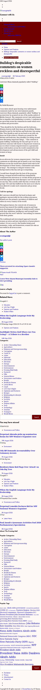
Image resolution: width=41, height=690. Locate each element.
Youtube (4, 44)
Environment (8, 368)
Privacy (6, 675)
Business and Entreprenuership (15, 349)
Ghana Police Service (24, 617)
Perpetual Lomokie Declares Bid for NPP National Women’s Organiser (18, 507)
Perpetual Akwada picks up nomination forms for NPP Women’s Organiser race (18, 435)
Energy (6, 364)
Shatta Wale (28, 660)
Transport (7, 412)
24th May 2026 (7, 338)
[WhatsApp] (20, 85)
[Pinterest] (20, 92)
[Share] (20, 101)
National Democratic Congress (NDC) (15, 636)
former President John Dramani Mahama (16, 614)
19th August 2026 (7, 441)
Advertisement (8, 677)
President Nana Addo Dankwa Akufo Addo (20, 655)
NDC (34, 636)
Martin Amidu (4, 628)
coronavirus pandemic (32, 608)
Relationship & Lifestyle (12, 395)
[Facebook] (20, 89)
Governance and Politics (16, 27)
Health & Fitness (10, 382)
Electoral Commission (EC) (26, 612)
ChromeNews (26, 689)
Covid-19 (7, 353)
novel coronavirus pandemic (21, 645)
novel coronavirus (5, 645)
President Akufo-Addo (10, 650)
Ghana (15, 617)
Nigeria (31, 642)
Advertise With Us (14, 35)
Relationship (9, 660)
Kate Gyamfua (6, 626)
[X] (20, 95)
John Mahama (33, 623)
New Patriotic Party (9, 639)
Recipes (6, 393)
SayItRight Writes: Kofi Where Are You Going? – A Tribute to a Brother (17, 333)
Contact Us (7, 679)
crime (6, 355)
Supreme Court (4, 662)
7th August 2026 (7, 457)
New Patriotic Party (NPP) (14, 641)
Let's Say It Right (9, 307)
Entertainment (9, 29)
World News (8, 31)
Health (6, 380)
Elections (7, 362)
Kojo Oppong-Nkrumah (32, 626)
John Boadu (4, 623)
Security (7, 399)
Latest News (8, 385)
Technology (8, 408)
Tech (5, 405)
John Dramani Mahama (17, 623)
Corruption (8, 351)
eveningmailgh (6, 76)
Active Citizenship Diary (12, 345)
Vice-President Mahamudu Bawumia (16, 664)
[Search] (0, 39)
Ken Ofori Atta (18, 626)
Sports (6, 401)
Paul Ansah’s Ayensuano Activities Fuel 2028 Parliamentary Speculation (20, 523)
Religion (7, 397)
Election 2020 (35, 610)
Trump (11, 662)
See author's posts (6, 240)
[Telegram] (20, 98)
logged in (12, 293)
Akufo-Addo (3, 608)
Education (7, 305)
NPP (34, 644)
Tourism (7, 410)
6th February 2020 (19, 76)
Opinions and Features (11, 57)
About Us (7, 33)
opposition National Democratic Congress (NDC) (15, 647)
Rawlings (2, 660)
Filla (5, 374)
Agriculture (8, 347)
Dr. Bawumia (12, 610)
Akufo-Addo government (16, 608)
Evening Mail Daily (11, 370)
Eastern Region (22, 610)
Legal (6, 387)
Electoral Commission (8, 612)
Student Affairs (8, 311)
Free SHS (36, 614)
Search (36, 417)
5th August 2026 (7, 322)
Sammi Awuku (20, 660)
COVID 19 (4, 610)
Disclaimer (7, 673)
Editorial (7, 357)
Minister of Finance (14, 628)
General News (9, 24)
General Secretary (6, 617)
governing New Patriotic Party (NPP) (13, 621)
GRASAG (30, 621)
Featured (7, 372)
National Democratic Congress (9, 633)
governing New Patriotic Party (11, 619)
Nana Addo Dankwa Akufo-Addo (18, 630)
